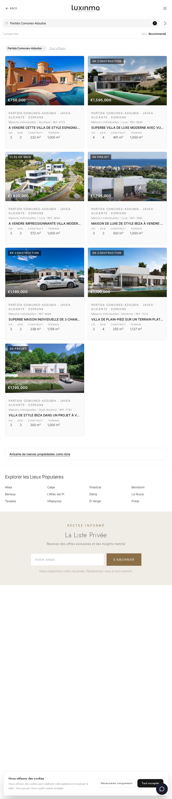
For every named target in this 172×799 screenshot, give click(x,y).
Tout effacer (58, 48)
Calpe (51, 487)
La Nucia (138, 494)
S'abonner (124, 559)
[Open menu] (165, 8)
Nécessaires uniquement (116, 783)
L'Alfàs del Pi (55, 494)
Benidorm (138, 487)
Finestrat (95, 487)
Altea (8, 487)
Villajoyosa (54, 501)
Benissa (10, 494)
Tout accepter (150, 783)
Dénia (93, 494)
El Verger (95, 501)
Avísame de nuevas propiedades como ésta (39, 454)
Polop (135, 501)
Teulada (10, 501)
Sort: (154, 33)
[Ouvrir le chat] (162, 789)
